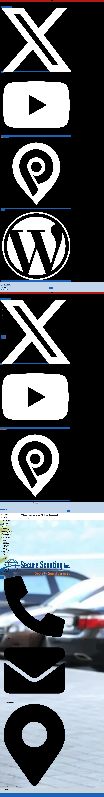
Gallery (4, 551)
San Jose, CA (5, 546)
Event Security (5, 522)
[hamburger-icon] (51, 288)
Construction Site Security (8, 526)
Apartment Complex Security (8, 534)
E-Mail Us (2, 505)
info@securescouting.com (6, 5)
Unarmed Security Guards (7, 516)
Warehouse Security (6, 537)
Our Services (6, 290)
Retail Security (5, 528)
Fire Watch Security (6, 519)
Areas (3, 538)
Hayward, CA (5, 542)
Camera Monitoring (6, 520)
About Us (4, 512)
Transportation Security (7, 529)
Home (5, 287)
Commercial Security (7, 532)
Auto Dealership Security (7, 531)
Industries (5, 525)
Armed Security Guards (7, 517)
